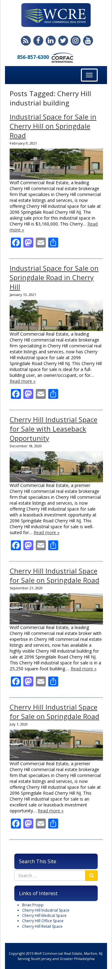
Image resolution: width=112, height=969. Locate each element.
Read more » (22, 381)
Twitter (63, 41)
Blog (26, 41)
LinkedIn (51, 41)
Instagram (76, 41)
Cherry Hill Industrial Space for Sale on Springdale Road (54, 575)
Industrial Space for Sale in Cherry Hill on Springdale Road (53, 126)
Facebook (38, 41)
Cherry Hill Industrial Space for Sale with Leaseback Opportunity (53, 429)
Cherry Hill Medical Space (44, 915)
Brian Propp (33, 905)
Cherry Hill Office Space (42, 920)
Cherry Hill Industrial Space (45, 910)
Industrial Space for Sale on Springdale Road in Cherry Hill (54, 277)
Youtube (88, 41)
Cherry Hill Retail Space (42, 926)
